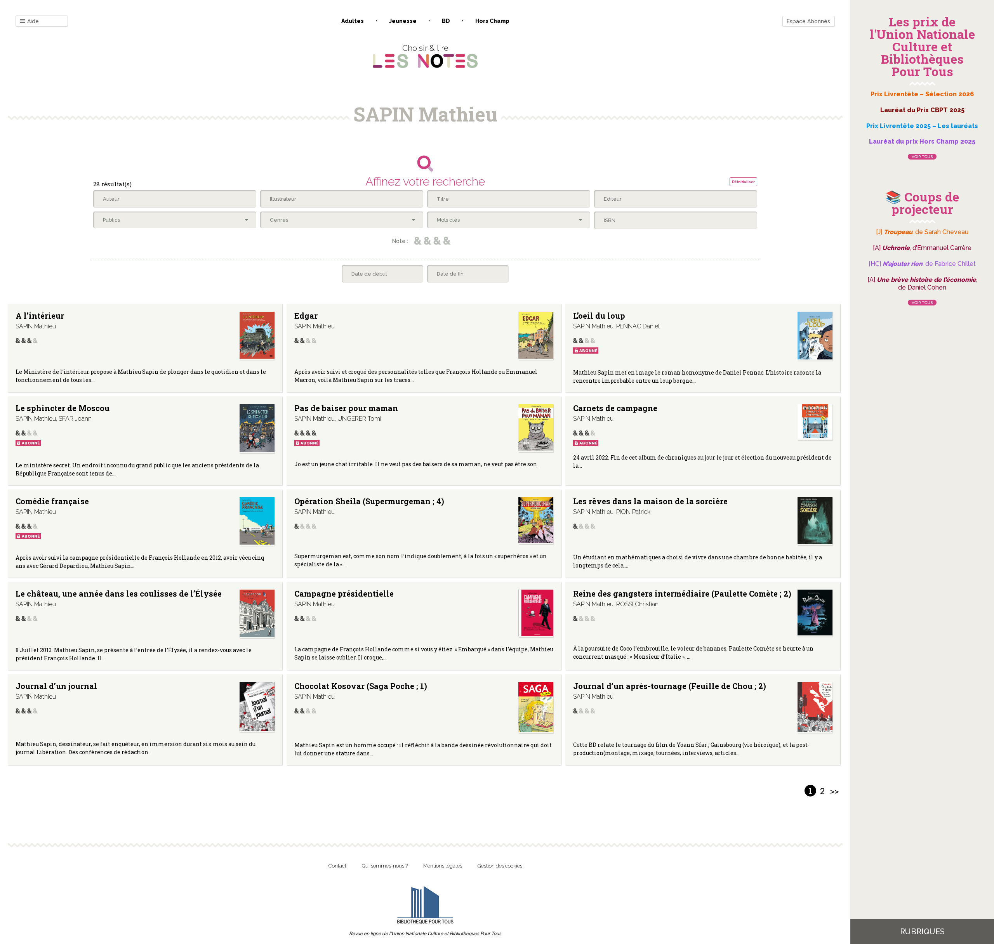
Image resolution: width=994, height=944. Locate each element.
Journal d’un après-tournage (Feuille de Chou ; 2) (669, 686)
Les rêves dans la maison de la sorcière (650, 501)
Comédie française (52, 501)
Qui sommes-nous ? (385, 866)
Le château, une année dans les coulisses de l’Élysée (119, 593)
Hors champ (492, 21)
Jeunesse (403, 21)
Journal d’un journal (56, 686)
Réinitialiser (743, 182)
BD (446, 21)
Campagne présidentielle (344, 593)
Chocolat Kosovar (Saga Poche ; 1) (360, 686)
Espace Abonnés (808, 21)
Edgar (306, 316)
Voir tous (922, 156)
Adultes (352, 21)
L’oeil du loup (599, 316)
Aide (33, 21)
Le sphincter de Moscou (62, 408)
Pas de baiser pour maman (346, 408)
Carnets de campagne (615, 408)
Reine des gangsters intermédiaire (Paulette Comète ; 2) (682, 593)
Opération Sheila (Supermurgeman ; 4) (369, 501)
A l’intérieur (40, 316)
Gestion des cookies (500, 866)
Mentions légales (442, 866)
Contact (337, 866)
